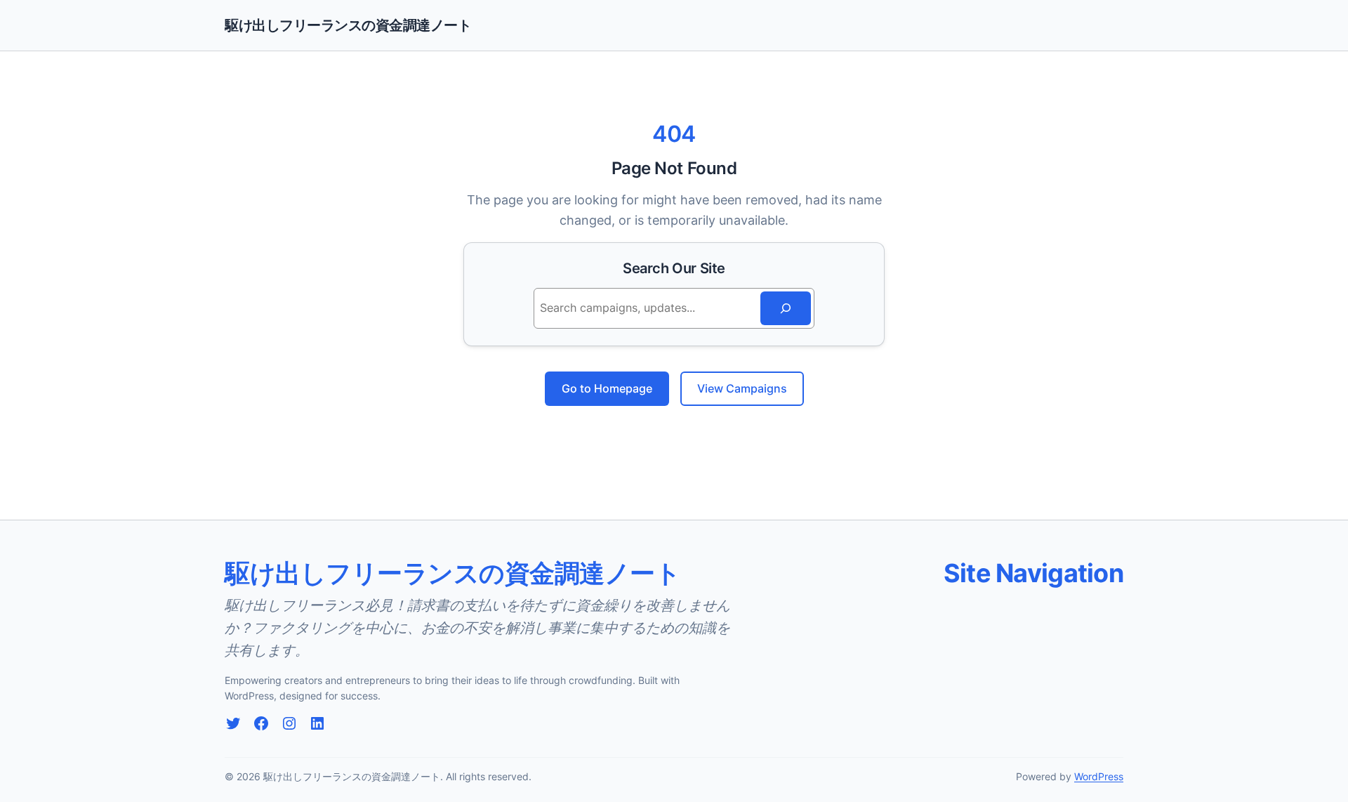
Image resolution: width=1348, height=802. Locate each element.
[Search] (785, 308)
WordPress (1098, 776)
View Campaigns (742, 388)
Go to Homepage (607, 388)
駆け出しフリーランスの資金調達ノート (348, 25)
